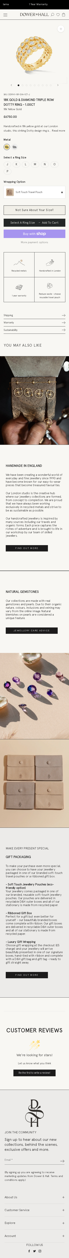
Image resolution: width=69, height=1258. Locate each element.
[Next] (57, 85)
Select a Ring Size (15, 157)
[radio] (7, 147)
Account (10, 1236)
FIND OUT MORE (26, 548)
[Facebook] (29, 1251)
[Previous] (11, 85)
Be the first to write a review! (34, 1072)
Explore (10, 1223)
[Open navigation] (5, 14)
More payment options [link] (34, 242)
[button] (34, 315)
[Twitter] (34, 1251)
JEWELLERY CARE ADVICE (32, 630)
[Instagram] (40, 1251)
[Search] (52, 14)
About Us (11, 1197)
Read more (58, 130)
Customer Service (17, 1210)
